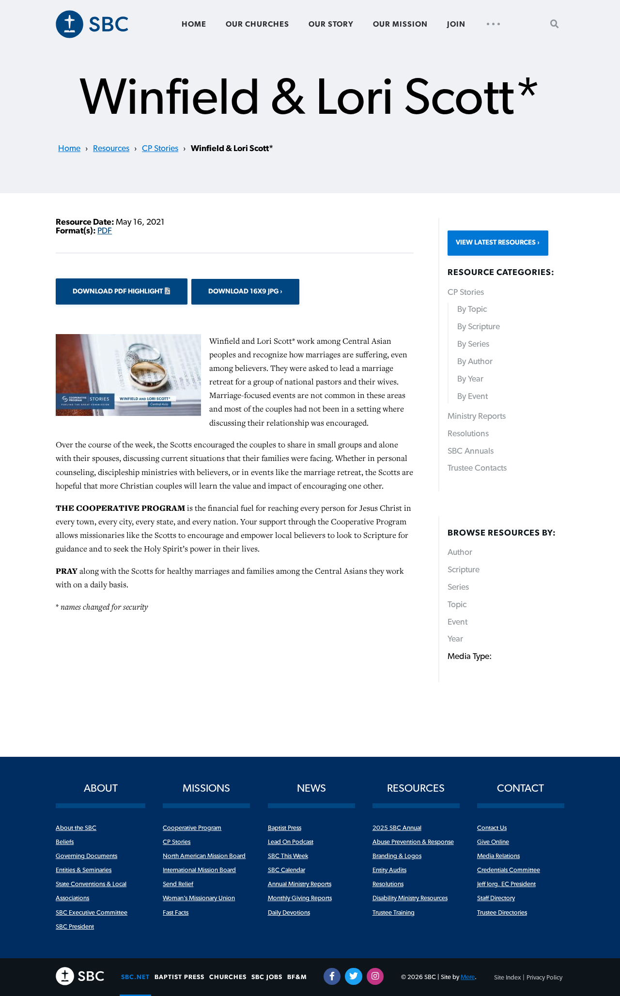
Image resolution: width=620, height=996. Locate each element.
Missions (206, 788)
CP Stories (160, 148)
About (101, 788)
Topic (457, 604)
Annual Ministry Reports (299, 884)
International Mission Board (199, 870)
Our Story (331, 24)
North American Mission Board (204, 856)
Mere (468, 977)
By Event (472, 396)
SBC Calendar (286, 870)
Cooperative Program (192, 828)
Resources (111, 148)
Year (455, 639)
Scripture (464, 570)
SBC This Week (288, 856)
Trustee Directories (502, 912)
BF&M (297, 977)
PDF (104, 231)
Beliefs (65, 842)
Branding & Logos (396, 856)
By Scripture (478, 326)
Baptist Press (284, 828)
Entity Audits (389, 870)
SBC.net (135, 977)
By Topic (472, 309)
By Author (475, 361)
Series (458, 587)
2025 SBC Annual (396, 828)
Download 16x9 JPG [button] (244, 291)
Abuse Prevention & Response (413, 842)
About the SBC (76, 828)
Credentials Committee (508, 870)
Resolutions (468, 433)
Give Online (493, 842)
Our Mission (400, 24)
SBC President (75, 926)
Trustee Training (393, 912)
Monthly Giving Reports (300, 898)
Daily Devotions (289, 912)
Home (194, 24)
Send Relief (178, 884)
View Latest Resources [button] (496, 242)
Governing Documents (86, 856)
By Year (470, 379)
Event (457, 622)
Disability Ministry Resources (410, 898)
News (311, 788)
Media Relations (498, 856)
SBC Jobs (266, 977)
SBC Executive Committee (91, 912)
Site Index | (509, 977)
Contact (520, 788)
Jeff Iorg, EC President (506, 884)
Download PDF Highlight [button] (118, 291)
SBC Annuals (471, 451)
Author (460, 552)
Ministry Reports (477, 416)
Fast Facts (175, 912)
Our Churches (257, 24)
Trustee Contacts (477, 468)
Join (456, 24)
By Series (473, 344)
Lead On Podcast (290, 842)
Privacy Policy (544, 977)
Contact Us (492, 828)
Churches (228, 977)
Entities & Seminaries (83, 870)
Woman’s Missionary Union (199, 898)
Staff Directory (496, 898)
